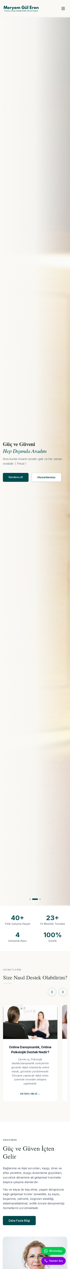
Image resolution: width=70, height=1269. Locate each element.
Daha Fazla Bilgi (19, 1220)
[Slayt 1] (30, 899)
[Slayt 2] (35, 899)
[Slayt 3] (40, 899)
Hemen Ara (56, 1260)
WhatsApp (55, 1250)
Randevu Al (16, 477)
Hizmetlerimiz (46, 477)
